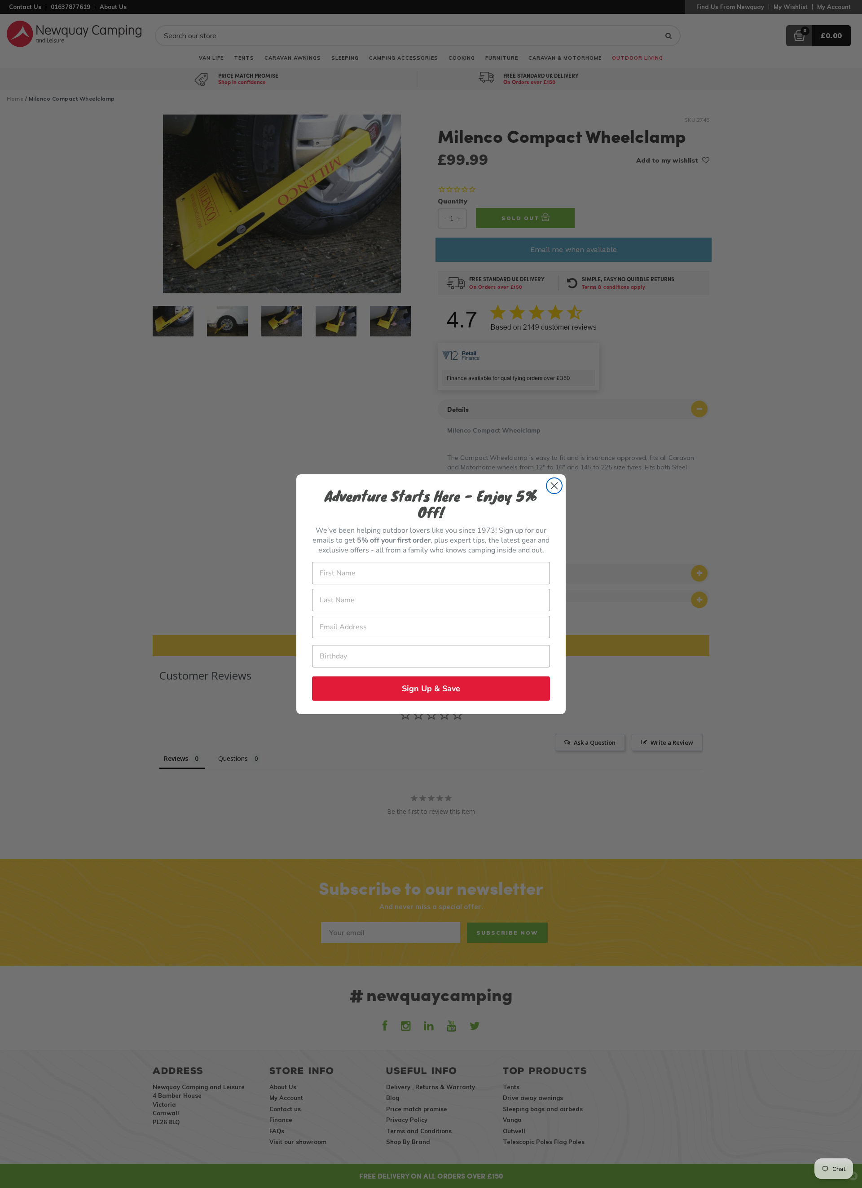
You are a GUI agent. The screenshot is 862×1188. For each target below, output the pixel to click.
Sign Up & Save (431, 688)
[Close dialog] (554, 486)
